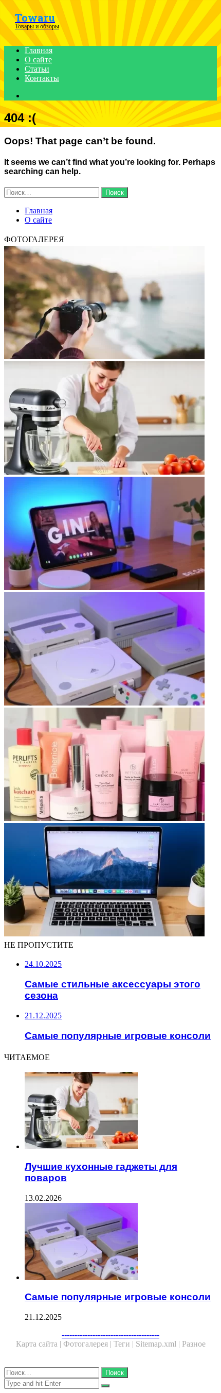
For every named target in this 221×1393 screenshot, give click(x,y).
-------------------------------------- (110, 1334)
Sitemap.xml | (159, 1343)
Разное (194, 1343)
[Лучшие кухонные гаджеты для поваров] (110, 419)
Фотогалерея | (88, 1343)
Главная (38, 50)
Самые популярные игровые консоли (118, 1296)
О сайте (38, 59)
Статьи (37, 68)
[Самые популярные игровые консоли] (110, 650)
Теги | (125, 1343)
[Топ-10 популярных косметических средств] (110, 765)
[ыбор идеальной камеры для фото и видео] (110, 303)
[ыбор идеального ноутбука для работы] (110, 880)
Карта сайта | (39, 1343)
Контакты (42, 78)
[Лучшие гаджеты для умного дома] (110, 534)
